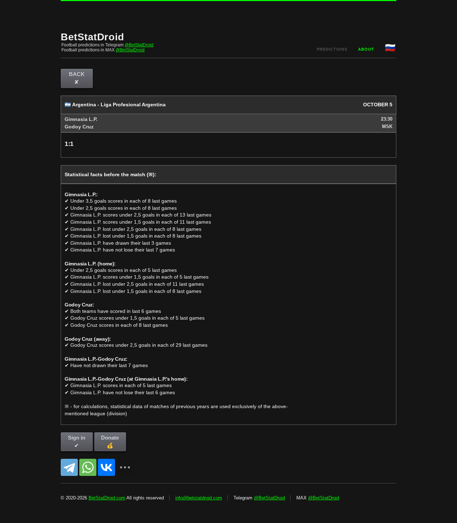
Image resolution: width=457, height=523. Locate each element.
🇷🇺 (390, 47)
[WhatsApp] (87, 467)
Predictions (332, 49)
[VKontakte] (106, 467)
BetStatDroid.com (107, 498)
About (366, 49)
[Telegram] (69, 467)
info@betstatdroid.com (198, 498)
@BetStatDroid (139, 44)
